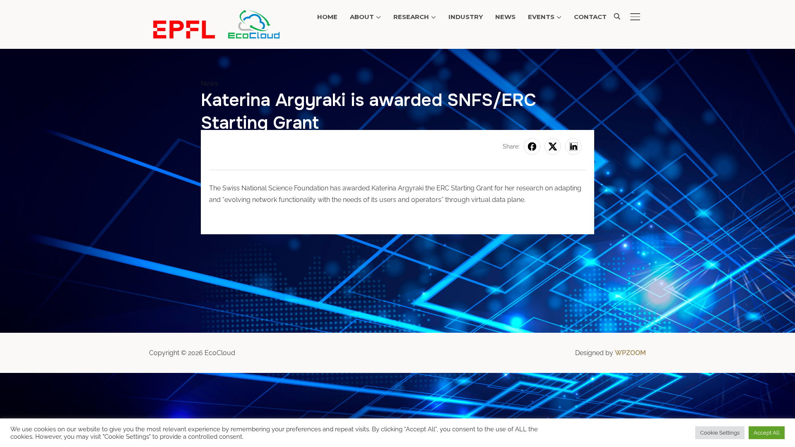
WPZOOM (630, 353)
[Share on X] (552, 146)
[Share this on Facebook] (532, 146)
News (505, 17)
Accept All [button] (767, 433)
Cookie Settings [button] (720, 433)
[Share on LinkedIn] (573, 146)
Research (411, 17)
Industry (465, 17)
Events (541, 17)
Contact (590, 17)
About (362, 17)
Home (327, 17)
